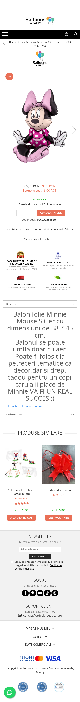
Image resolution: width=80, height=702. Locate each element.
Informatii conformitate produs (24, 406)
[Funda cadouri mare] (58, 464)
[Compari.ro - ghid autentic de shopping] (23, 687)
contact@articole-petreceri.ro (42, 615)
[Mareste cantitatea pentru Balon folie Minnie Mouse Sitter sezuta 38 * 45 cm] (31, 213)
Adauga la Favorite (38, 239)
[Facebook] (25, 593)
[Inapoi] (3, 43)
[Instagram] (54, 593)
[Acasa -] (40, 20)
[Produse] (5, 35)
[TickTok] (47, 593)
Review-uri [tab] (14, 414)
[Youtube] (40, 593)
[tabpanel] (40, 126)
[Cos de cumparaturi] (66, 34)
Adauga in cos (51, 212)
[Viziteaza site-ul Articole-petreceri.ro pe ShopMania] (59, 687)
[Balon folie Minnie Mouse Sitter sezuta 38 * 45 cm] (40, 126)
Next (74, 130)
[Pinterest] (32, 593)
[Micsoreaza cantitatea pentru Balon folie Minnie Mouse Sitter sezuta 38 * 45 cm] (19, 213)
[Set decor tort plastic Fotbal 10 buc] (21, 464)
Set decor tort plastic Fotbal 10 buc (21, 492)
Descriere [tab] (11, 304)
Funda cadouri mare (58, 490)
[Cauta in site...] (75, 34)
